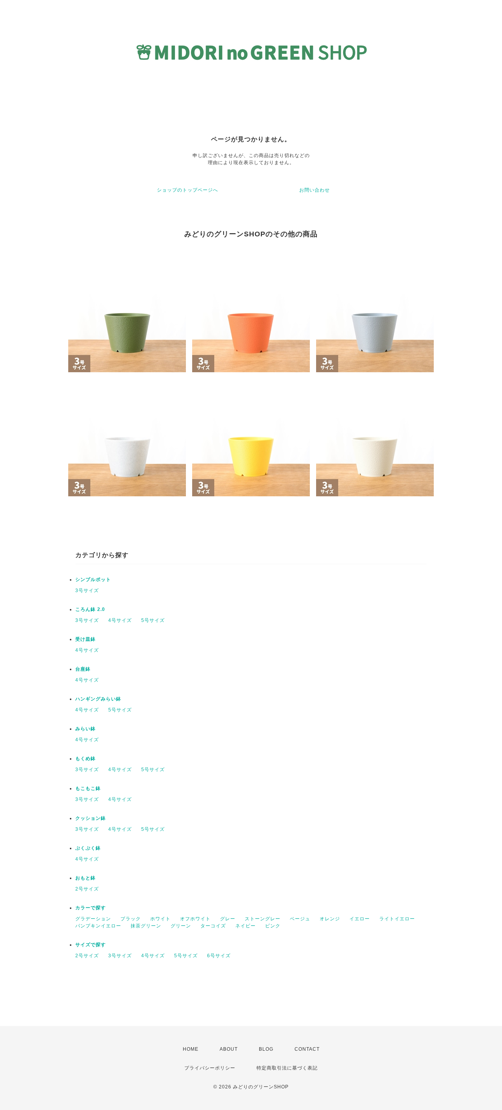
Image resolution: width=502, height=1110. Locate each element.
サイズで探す (90, 944)
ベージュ (300, 919)
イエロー (359, 919)
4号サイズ (120, 620)
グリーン (181, 926)
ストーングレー (262, 919)
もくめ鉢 (85, 758)
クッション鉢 (90, 818)
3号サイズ (87, 590)
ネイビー (245, 926)
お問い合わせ (314, 190)
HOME (190, 1049)
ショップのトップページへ (187, 190)
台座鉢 (83, 669)
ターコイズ (213, 926)
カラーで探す (90, 908)
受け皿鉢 (85, 639)
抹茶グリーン (146, 926)
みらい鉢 (85, 728)
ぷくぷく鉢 (88, 848)
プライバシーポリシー (209, 1068)
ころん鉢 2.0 (90, 609)
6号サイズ (219, 955)
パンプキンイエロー (98, 926)
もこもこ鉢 (88, 788)
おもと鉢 (85, 878)
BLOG (266, 1049)
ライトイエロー (397, 919)
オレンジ (330, 919)
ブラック (130, 919)
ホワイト (160, 919)
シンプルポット (93, 579)
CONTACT (307, 1049)
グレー (227, 919)
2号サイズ (87, 889)
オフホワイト (195, 919)
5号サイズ (153, 620)
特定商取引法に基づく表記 (287, 1068)
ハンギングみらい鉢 (98, 699)
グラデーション (93, 919)
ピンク (272, 926)
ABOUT (229, 1049)
